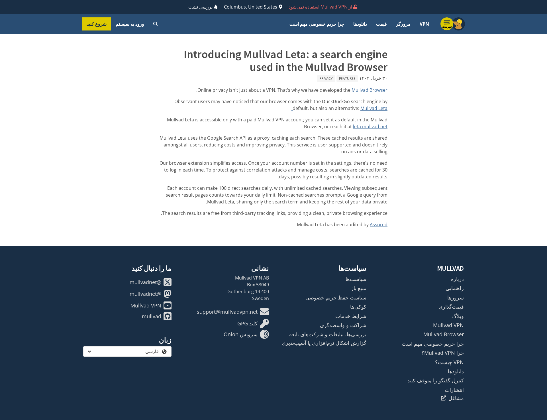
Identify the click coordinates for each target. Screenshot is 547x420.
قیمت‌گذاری (451, 306)
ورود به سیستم (130, 24)
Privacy (326, 78)
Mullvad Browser (369, 90)
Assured (378, 224)
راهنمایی (455, 288)
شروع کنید (97, 24)
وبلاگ (458, 316)
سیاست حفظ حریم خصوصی (335, 297)
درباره (457, 279)
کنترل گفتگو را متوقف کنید (435, 380)
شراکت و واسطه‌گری (343, 325)
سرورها (455, 297)
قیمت (381, 24)
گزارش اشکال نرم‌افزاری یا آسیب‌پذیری (324, 342)
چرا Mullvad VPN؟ (442, 352)
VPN (424, 24)
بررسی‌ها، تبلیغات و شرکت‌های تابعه (327, 334)
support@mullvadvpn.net (227, 311)
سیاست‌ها (356, 279)
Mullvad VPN (448, 325)
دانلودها (360, 24)
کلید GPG (247, 323)
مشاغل (456, 398)
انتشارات (454, 389)
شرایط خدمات (350, 316)
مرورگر (403, 24)
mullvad (151, 316)
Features (347, 78)
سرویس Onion (241, 334)
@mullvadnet (145, 282)
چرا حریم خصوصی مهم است (316, 24)
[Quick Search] (155, 23)
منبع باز (358, 288)
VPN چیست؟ (449, 362)
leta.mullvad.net (370, 126)
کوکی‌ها (358, 306)
